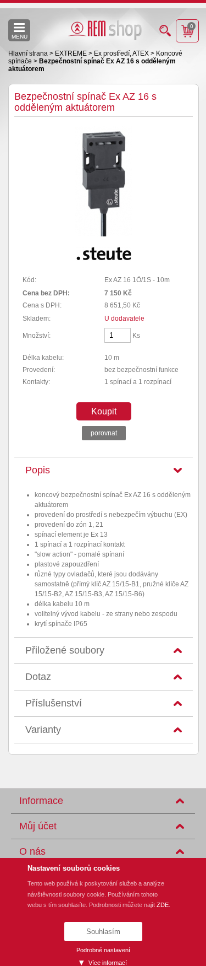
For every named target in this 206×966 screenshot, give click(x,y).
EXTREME (71, 53)
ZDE (163, 905)
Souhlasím (103, 931)
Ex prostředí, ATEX (122, 53)
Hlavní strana (28, 53)
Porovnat (104, 433)
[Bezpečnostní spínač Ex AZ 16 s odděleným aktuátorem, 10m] (103, 234)
